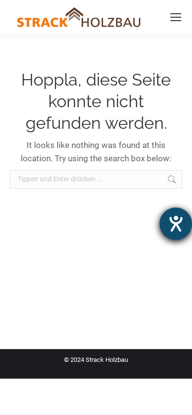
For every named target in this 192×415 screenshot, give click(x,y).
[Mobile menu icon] (175, 17)
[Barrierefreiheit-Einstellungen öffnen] (176, 224)
